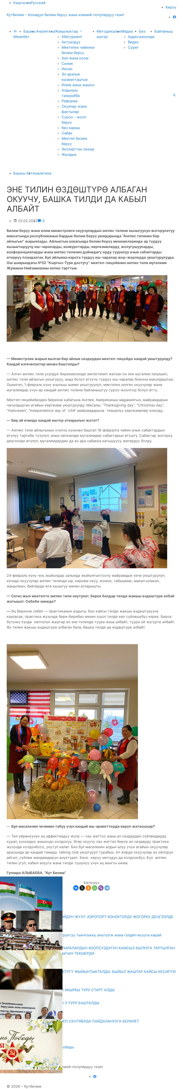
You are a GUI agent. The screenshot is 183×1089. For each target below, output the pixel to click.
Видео (133, 42)
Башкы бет (23, 173)
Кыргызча (22, 2)
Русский (38, 2)
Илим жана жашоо (78, 85)
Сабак (67, 133)
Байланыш (163, 31)
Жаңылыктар (67, 31)
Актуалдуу (71, 42)
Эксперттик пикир (78, 149)
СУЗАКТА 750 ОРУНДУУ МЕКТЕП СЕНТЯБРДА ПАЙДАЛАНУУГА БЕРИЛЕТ (74, 1021)
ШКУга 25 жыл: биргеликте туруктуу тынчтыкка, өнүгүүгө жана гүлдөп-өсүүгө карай (85, 935)
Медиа (127, 31)
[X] (82, 888)
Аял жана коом (75, 58)
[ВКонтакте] (76, 888)
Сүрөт (133, 47)
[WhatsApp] (94, 888)
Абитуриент (72, 36)
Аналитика (45, 31)
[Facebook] (174, 17)
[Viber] (101, 888)
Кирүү (171, 7)
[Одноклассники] (88, 888)
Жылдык (69, 154)
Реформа (69, 101)
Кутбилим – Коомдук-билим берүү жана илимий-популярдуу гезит (66, 14)
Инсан (67, 69)
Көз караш (71, 127)
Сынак (67, 63)
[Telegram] (107, 888)
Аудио (133, 36)
